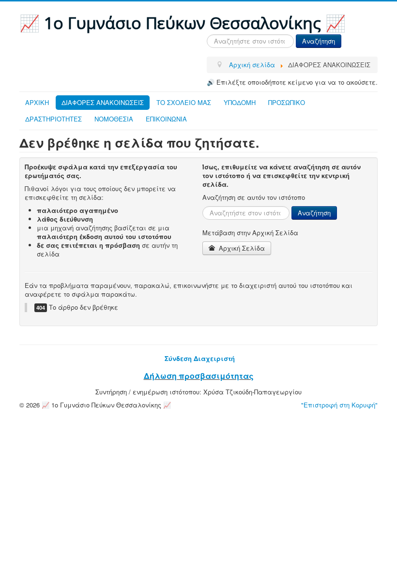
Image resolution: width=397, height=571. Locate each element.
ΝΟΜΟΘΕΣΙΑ (113, 118)
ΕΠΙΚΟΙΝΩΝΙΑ (166, 118)
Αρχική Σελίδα (241, 248)
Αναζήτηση (318, 40)
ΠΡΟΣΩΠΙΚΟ (286, 102)
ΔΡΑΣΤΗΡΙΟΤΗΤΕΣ (53, 118)
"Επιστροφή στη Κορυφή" (339, 404)
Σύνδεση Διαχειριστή (200, 358)
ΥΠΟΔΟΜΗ (240, 102)
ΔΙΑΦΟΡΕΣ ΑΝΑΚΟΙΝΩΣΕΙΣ (102, 102)
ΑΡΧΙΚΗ (37, 102)
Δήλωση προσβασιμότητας (199, 375)
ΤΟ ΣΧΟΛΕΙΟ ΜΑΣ (183, 102)
